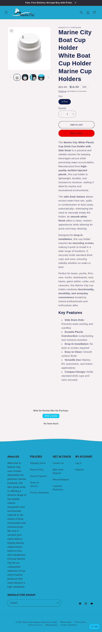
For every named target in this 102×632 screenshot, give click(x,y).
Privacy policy (80, 622)
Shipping (62, 91)
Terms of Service (34, 484)
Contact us (58, 463)
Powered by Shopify (49, 622)
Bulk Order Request (58, 471)
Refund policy (66, 622)
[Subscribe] (57, 602)
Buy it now (76, 133)
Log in (78, 463)
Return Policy (37, 469)
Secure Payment (38, 476)
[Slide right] (48, 77)
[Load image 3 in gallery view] (33, 77)
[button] (6, 12)
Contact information (69, 625)
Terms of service (35, 625)
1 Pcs (65, 101)
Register (79, 469)
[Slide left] (10, 77)
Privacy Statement (39, 492)
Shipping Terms (38, 463)
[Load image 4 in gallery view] (41, 77)
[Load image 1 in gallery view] (17, 77)
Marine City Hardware (31, 622)
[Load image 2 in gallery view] (25, 77)
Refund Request (61, 479)
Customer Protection (58, 488)
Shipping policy (51, 625)
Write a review (51, 416)
